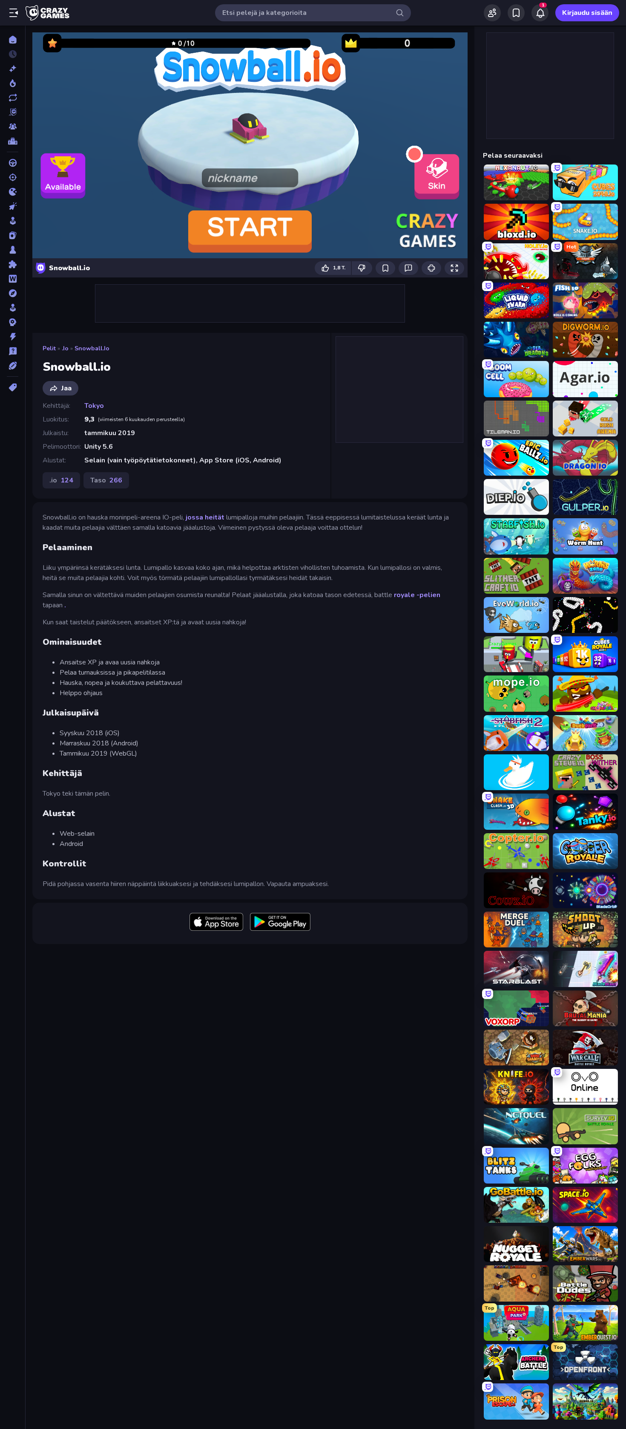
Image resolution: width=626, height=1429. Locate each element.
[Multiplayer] (12, 126)
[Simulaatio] (12, 307)
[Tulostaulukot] (12, 141)
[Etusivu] (12, 39)
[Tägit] (12, 387)
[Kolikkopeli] (12, 221)
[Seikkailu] (12, 293)
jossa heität (205, 517)
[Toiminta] (12, 336)
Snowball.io (92, 348)
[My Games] (516, 12)
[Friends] (492, 12)
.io (65, 348)
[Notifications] (539, 12)
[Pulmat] (12, 264)
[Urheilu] (12, 365)
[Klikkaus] (12, 206)
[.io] (12, 192)
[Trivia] (12, 351)
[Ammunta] (12, 177)
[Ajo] (12, 163)
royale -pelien (417, 595)
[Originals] (12, 112)
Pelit (49, 348)
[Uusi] (12, 68)
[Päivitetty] (12, 97)
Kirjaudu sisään (587, 12)
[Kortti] (12, 235)
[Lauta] (12, 249)
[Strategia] (12, 322)
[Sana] (12, 278)
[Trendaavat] (12, 83)
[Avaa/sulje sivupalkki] (13, 13)
